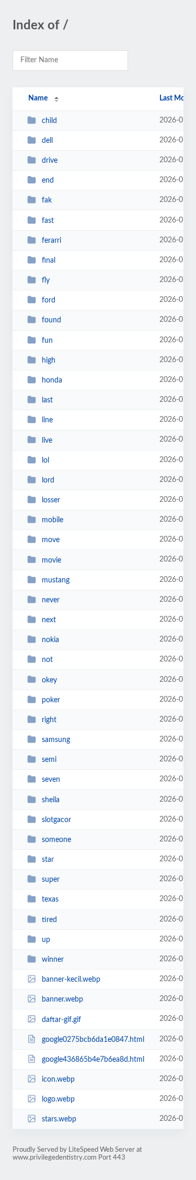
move (51, 540)
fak (47, 200)
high (48, 360)
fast (48, 220)
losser (51, 500)
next (49, 620)
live (47, 440)
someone (56, 840)
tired (49, 920)
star (48, 859)
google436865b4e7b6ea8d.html (93, 1059)
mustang (56, 580)
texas (50, 899)
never (51, 600)
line (47, 420)
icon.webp (58, 1079)
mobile (52, 520)
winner (53, 959)
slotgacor (56, 820)
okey (49, 679)
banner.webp (62, 999)
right (49, 720)
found (51, 320)
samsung (56, 740)
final (48, 260)
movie (51, 560)
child (49, 121)
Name (38, 98)
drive (49, 160)
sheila (51, 800)
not (47, 660)
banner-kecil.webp (71, 979)
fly (46, 280)
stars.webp (59, 1119)
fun (47, 340)
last (47, 400)
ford (48, 300)
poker (51, 700)
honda (52, 380)
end (48, 180)
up (46, 939)
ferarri (51, 240)
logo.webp (58, 1099)
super (51, 879)
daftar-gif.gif (61, 1019)
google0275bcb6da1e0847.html (93, 1039)
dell (47, 140)
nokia (50, 640)
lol (45, 460)
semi (49, 759)
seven (51, 779)
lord (48, 480)
